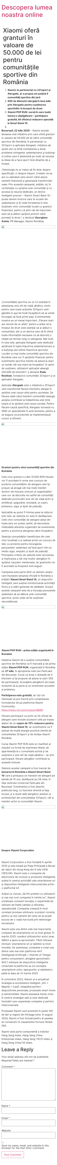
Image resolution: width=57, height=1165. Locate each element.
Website (6, 1130)
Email (6, 1118)
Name (6, 1106)
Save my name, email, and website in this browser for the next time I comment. (25, 1146)
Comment (8, 1066)
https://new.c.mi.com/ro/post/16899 (22, 710)
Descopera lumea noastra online (27, 11)
